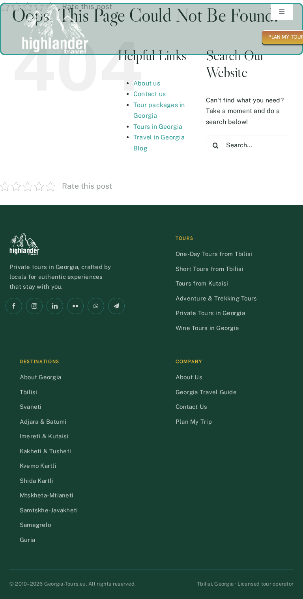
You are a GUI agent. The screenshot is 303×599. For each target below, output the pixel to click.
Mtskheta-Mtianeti (46, 495)
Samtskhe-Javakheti (49, 510)
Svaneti (31, 406)
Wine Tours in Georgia (207, 328)
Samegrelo (35, 524)
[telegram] (116, 306)
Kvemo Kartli (38, 465)
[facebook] (14, 306)
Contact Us (191, 406)
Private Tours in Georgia (210, 313)
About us (146, 83)
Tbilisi (28, 392)
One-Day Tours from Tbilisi (214, 253)
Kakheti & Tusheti (45, 451)
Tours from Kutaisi (202, 283)
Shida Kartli (37, 480)
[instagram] (34, 306)
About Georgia (40, 377)
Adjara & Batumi (43, 421)
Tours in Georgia (158, 126)
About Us (189, 377)
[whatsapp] (96, 306)
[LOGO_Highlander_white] (55, 7)
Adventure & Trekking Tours (216, 298)
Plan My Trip (194, 421)
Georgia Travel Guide (206, 392)
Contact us (149, 94)
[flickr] (75, 306)
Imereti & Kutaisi (44, 436)
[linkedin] (55, 306)
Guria (27, 539)
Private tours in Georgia (43, 266)
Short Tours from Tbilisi (209, 268)
